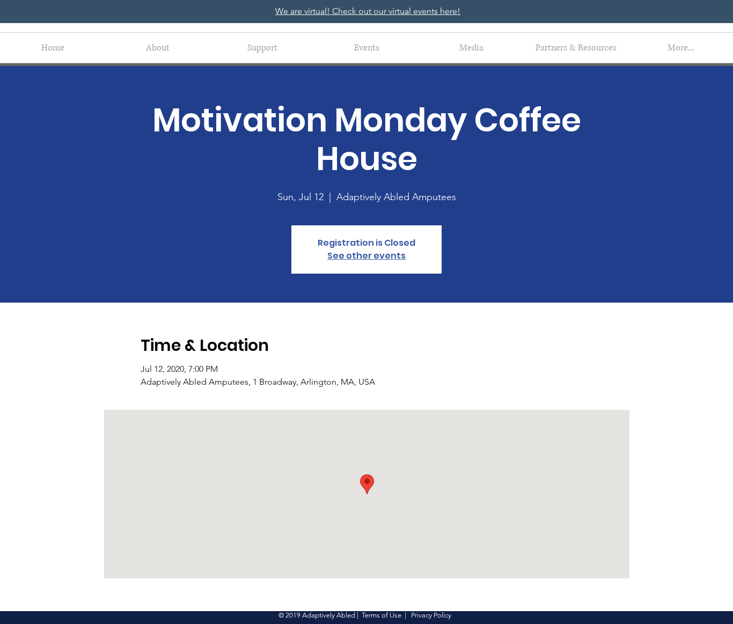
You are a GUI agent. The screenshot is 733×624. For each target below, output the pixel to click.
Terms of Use (381, 615)
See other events (366, 255)
